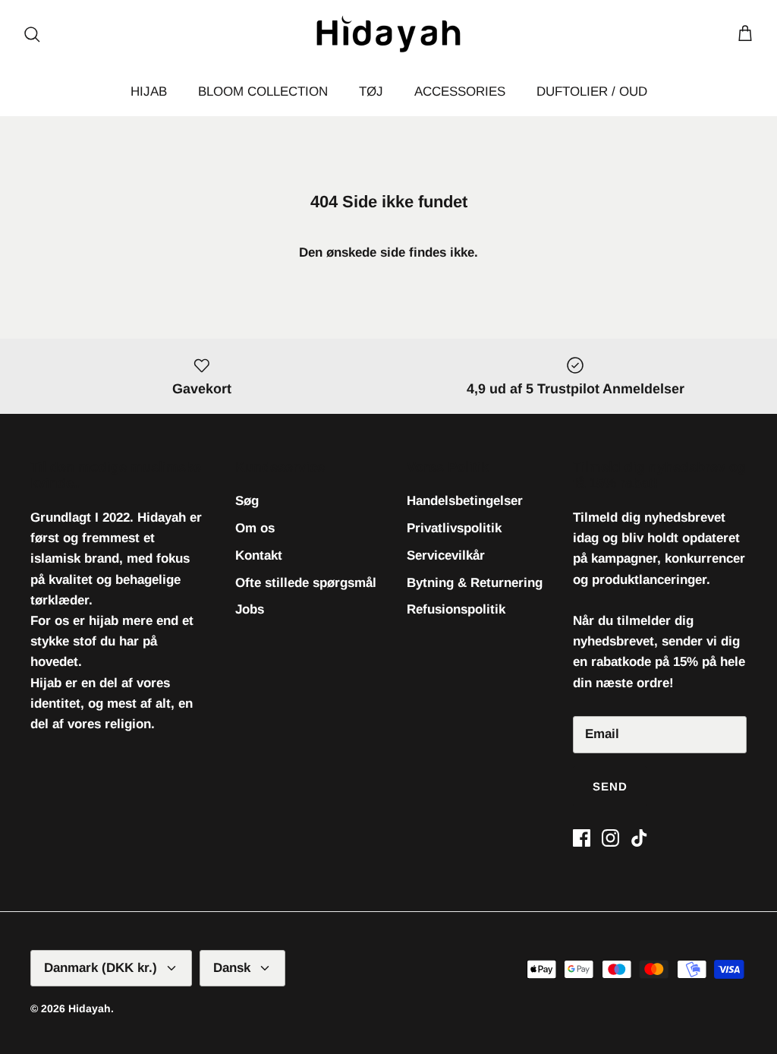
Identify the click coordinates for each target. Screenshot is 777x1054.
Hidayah (89, 1008)
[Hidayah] (388, 33)
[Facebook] (581, 838)
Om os (255, 528)
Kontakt (258, 555)
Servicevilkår (446, 555)
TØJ (371, 91)
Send (610, 786)
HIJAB (149, 91)
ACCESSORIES (459, 91)
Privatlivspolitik (454, 528)
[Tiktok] (639, 838)
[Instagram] (610, 838)
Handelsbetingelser (465, 501)
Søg (247, 501)
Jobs (249, 609)
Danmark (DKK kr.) (100, 968)
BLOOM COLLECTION (263, 91)
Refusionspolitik (456, 609)
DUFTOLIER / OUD (591, 91)
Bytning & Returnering (475, 583)
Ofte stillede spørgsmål (305, 583)
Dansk (231, 968)
